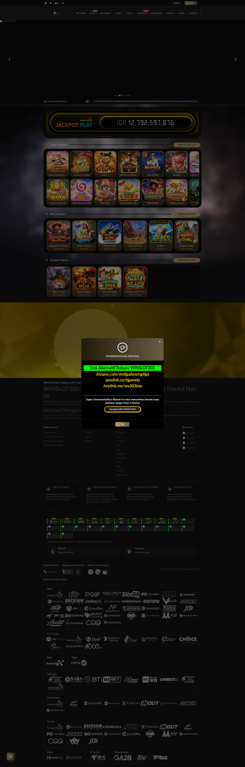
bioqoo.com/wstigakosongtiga (122, 374)
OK (122, 424)
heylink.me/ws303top (122, 386)
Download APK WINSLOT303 (122, 409)
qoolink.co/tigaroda (122, 380)
